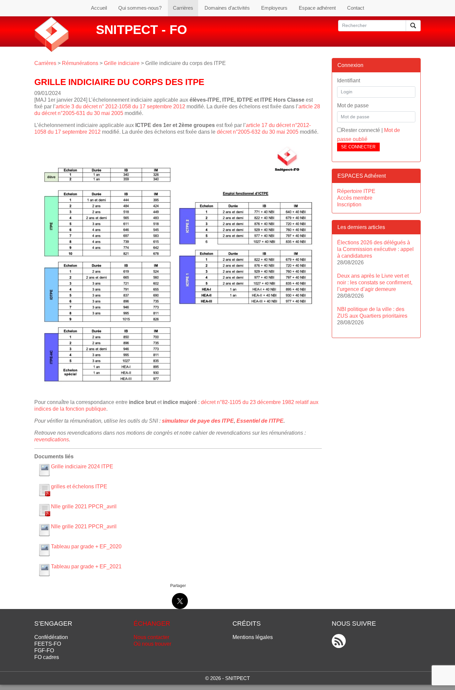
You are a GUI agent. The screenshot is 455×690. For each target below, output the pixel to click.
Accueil (99, 8)
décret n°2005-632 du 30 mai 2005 (257, 132)
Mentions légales (252, 637)
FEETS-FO (47, 644)
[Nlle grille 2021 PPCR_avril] (44, 510)
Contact (355, 8)
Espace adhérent (317, 8)
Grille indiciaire (122, 63)
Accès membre (354, 198)
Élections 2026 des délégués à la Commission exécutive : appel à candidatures (375, 249)
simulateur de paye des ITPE (198, 421)
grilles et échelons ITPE (79, 486)
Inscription (349, 204)
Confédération (51, 637)
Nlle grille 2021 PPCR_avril (84, 506)
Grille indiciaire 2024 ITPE (82, 466)
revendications (51, 439)
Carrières (183, 8)
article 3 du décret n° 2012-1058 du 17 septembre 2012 (120, 106)
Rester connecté (360, 130)
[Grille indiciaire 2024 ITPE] (44, 470)
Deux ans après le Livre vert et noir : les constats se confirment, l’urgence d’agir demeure (374, 282)
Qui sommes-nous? (140, 8)
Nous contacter (151, 637)
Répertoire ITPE (356, 191)
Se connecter (358, 146)
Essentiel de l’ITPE (259, 421)
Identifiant (348, 80)
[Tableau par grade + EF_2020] (44, 550)
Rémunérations (80, 63)
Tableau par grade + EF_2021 (86, 566)
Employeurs (274, 8)
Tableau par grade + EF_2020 (86, 546)
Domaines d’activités (227, 8)
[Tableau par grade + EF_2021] (44, 570)
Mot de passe (353, 105)
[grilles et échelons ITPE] (44, 490)
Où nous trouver (152, 644)
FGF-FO (44, 650)
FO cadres (46, 657)
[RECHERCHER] (413, 25)
